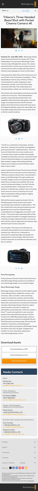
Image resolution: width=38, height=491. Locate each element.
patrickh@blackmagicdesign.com (14, 414)
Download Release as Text (19, 355)
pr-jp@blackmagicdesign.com (13, 385)
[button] (16, 50)
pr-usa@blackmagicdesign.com (13, 427)
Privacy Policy (31, 480)
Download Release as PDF (19, 349)
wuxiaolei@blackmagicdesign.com (14, 399)
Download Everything (19, 361)
